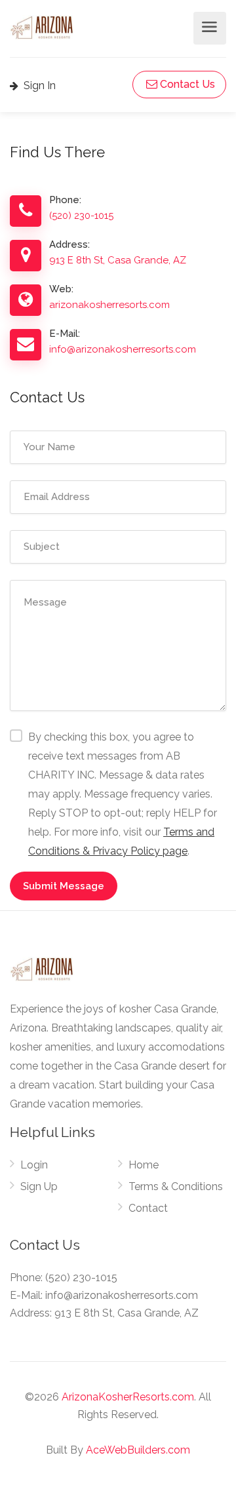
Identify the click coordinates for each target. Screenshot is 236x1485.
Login (34, 1165)
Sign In (38, 85)
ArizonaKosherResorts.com (128, 1397)
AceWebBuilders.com (138, 1450)
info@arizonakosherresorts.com (122, 349)
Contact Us (186, 84)
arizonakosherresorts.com (109, 305)
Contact (148, 1208)
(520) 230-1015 (81, 216)
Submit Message (63, 886)
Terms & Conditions (175, 1186)
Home (143, 1165)
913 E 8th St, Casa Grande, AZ (117, 260)
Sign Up (39, 1186)
